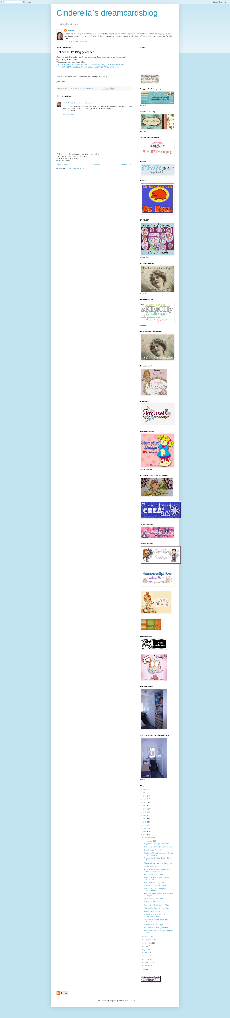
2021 (145, 806)
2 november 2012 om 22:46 (84, 103)
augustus (148, 943)
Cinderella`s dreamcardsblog (107, 12)
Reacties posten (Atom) (78, 168)
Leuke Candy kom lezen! (153, 899)
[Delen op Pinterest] (113, 88)
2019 (145, 812)
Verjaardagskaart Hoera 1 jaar (157, 908)
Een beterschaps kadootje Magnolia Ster (159, 931)
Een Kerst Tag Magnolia (154, 882)
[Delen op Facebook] (110, 88)
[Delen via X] (108, 88)
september (149, 940)
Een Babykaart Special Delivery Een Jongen (158, 895)
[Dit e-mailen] (103, 88)
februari (148, 962)
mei (146, 953)
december (149, 838)
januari (148, 966)
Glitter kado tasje (151, 866)
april (147, 956)
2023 (145, 799)
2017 (145, 819)
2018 (145, 815)
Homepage (95, 164)
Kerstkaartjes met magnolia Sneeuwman (155, 890)
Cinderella (71, 30)
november (149, 841)
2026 (145, 789)
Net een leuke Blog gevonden (156, 927)
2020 (145, 809)
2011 (144, 970)
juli (146, 946)
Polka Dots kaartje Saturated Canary (156, 920)
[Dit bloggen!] (105, 88)
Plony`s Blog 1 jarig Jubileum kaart (158, 863)
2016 (145, 822)
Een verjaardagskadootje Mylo (156, 905)
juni (146, 949)
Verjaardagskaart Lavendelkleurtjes (158, 847)
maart (147, 959)
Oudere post (126, 164)
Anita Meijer (68, 103)
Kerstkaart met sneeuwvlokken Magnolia (156, 878)
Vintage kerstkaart (151, 902)
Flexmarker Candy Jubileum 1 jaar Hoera (158, 859)
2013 (145, 832)
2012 (145, 835)
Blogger (132, 1001)
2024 (145, 796)
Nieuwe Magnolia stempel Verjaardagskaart (154, 915)
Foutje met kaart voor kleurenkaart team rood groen (158, 854)
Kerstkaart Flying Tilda (153, 911)
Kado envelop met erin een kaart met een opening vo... (157, 870)
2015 (145, 825)
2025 (145, 793)
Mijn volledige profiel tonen (75, 41)
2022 (145, 802)
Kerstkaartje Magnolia (153, 850)
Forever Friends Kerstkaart (155, 885)
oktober (148, 936)
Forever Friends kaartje (153, 924)
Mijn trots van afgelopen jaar (156, 844)
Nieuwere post (63, 164)
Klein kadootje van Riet (153, 874)
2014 (145, 828)
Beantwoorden (69, 114)
